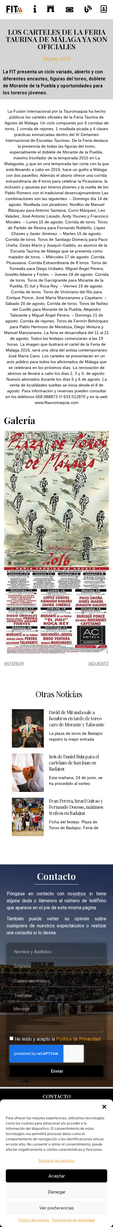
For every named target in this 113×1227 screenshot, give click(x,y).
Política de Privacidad (78, 1039)
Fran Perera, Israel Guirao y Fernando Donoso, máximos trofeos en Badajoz (76, 807)
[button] (104, 1107)
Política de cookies (34, 1220)
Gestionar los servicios (56, 1160)
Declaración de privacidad (73, 1220)
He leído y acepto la (58, 1039)
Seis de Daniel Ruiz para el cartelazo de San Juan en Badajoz (74, 762)
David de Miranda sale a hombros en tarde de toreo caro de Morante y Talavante (76, 718)
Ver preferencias (56, 1208)
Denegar (56, 1192)
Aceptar (56, 1176)
